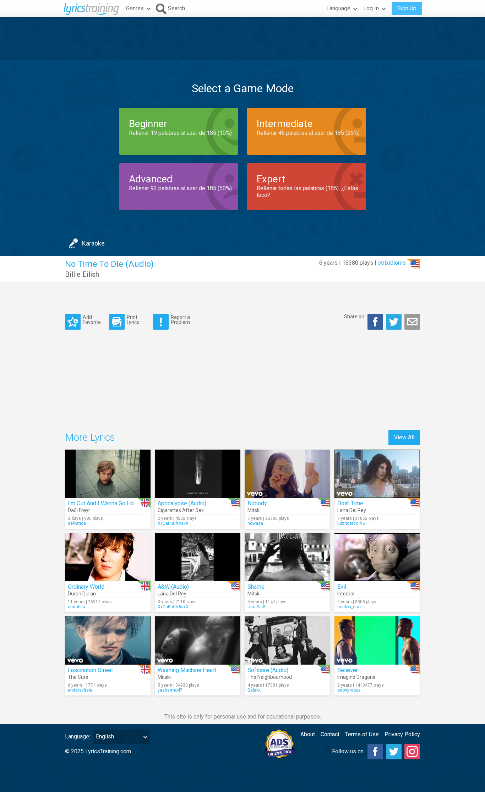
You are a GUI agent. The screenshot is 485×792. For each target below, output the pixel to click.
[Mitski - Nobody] (287, 474)
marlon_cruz (349, 606)
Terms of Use (362, 734)
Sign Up (406, 8)
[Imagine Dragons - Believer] (377, 640)
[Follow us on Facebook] (375, 751)
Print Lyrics (133, 319)
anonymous (349, 690)
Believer (347, 670)
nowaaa (255, 523)
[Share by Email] (412, 322)
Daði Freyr (79, 510)
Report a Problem (180, 319)
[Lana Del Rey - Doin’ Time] (377, 474)
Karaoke (93, 243)
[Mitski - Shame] (287, 557)
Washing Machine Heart (187, 670)
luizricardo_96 (351, 523)
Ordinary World (86, 586)
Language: (77, 736)
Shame (256, 586)
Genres (135, 8)
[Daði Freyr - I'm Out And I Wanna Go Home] (108, 474)
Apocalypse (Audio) (182, 503)
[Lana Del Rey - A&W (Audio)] (197, 557)
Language (338, 8)
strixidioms (392, 262)
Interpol (345, 593)
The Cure (78, 677)
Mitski (254, 510)
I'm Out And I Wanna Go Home (105, 503)
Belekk (254, 690)
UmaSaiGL (257, 606)
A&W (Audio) (173, 586)
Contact (330, 734)
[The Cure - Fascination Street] (108, 640)
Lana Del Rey (351, 510)
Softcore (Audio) (267, 670)
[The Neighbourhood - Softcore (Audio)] (287, 640)
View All (404, 437)
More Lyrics (90, 437)
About (307, 734)
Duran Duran (82, 593)
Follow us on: (348, 751)
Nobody (257, 503)
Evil (341, 586)
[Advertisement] (242, 39)
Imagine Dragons (356, 677)
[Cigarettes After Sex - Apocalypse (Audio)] (197, 474)
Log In (371, 8)
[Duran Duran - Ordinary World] (108, 557)
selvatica (77, 523)
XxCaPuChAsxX (173, 523)
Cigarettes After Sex (181, 510)
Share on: (354, 316)
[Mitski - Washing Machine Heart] (197, 640)
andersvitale (80, 690)
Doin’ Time (350, 503)
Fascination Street (90, 670)
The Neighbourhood (269, 677)
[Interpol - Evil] (377, 557)
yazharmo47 (170, 690)
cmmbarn (77, 606)
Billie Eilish (82, 274)
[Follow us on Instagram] (412, 751)
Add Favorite (92, 319)
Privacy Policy (402, 734)
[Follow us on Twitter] (394, 751)
